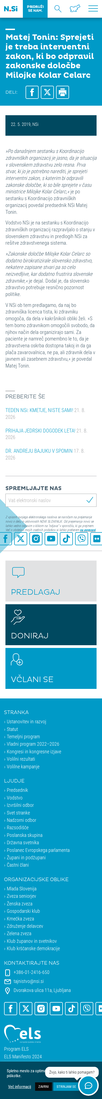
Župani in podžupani (26, 857)
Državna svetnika (23, 842)
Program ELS (16, 1049)
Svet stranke (18, 812)
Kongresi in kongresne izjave (34, 751)
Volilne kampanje (23, 766)
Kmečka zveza (20, 918)
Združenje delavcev (25, 926)
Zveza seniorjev (21, 896)
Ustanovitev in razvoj (26, 721)
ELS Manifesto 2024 (23, 1056)
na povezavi (87, 530)
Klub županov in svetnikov (32, 941)
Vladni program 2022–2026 (33, 743)
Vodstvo (15, 797)
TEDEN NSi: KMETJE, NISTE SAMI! (45, 413)
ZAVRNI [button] (43, 1086)
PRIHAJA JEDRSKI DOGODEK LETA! (46, 434)
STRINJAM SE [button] (66, 1086)
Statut (12, 729)
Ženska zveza (19, 903)
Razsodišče (18, 827)
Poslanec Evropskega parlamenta (38, 850)
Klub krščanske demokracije (33, 948)
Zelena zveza (19, 933)
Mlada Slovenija (21, 888)
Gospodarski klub (23, 911)
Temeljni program (23, 736)
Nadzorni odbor (21, 820)
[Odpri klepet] (88, 1085)
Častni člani (18, 864)
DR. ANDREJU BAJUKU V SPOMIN (45, 454)
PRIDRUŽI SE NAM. (35, 9)
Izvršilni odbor (20, 805)
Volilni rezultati (21, 759)
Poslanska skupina (24, 835)
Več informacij (19, 1086)
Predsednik (17, 790)
